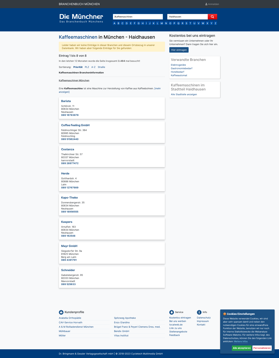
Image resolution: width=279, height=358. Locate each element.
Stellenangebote (178, 331)
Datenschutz (204, 317)
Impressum (203, 321)
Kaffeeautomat (179, 75)
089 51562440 (69, 139)
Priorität (78, 67)
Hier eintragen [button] (179, 49)
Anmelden (213, 4)
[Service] (171, 312)
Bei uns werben (177, 321)
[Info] (199, 312)
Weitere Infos (241, 341)
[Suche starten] (212, 16)
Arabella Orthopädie (70, 317)
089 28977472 (69, 163)
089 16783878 (70, 115)
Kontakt (201, 324)
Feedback (174, 335)
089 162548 (68, 235)
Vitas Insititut (121, 335)
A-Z (93, 67)
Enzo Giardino (122, 322)
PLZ (87, 67)
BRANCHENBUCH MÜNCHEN (79, 4)
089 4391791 (69, 259)
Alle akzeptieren (242, 348)
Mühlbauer (64, 331)
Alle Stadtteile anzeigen (184, 94)
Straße (101, 67)
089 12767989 (69, 187)
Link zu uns (175, 328)
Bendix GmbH (121, 331)
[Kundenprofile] (61, 312)
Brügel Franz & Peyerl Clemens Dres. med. (137, 326)
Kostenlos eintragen (180, 317)
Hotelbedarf (177, 71)
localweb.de (176, 324)
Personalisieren (262, 348)
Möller (62, 335)
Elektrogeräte (178, 64)
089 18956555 (69, 211)
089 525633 (68, 284)
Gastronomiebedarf (181, 68)
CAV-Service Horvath (70, 322)
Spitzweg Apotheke (125, 317)
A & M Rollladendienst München (76, 326)
